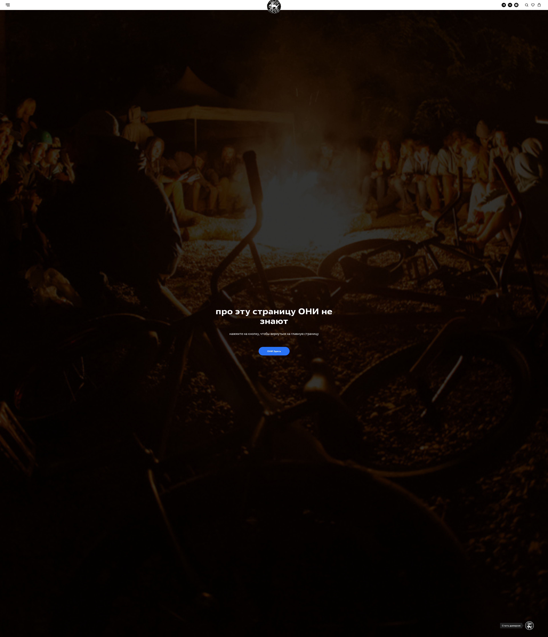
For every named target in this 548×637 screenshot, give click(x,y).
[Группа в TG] (504, 6)
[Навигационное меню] (8, 5)
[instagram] (516, 6)
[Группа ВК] (510, 6)
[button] (526, 5)
